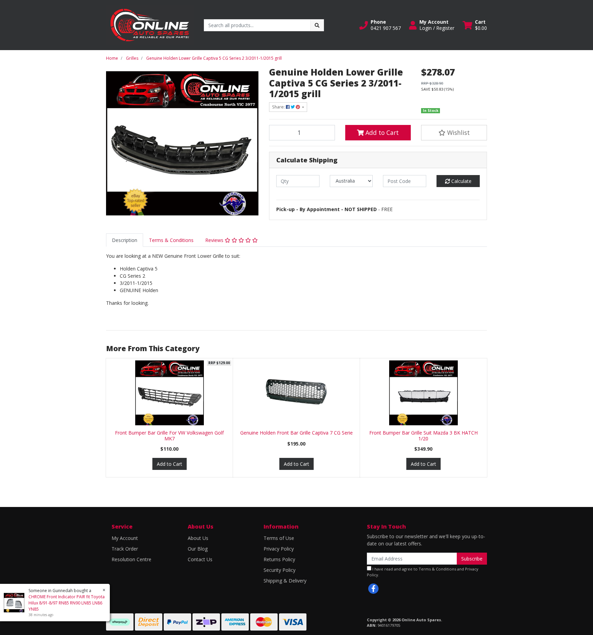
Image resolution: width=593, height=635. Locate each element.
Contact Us (200, 559)
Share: (279, 107)
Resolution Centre (131, 559)
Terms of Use (279, 538)
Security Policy (279, 570)
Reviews (215, 240)
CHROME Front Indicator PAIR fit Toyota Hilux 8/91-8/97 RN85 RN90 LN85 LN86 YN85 (66, 603)
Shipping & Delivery (285, 580)
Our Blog (198, 548)
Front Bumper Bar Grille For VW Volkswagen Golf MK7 (169, 435)
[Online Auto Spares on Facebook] (373, 589)
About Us (198, 538)
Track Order (125, 548)
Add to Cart (381, 132)
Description (124, 240)
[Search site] (317, 25)
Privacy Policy (279, 548)
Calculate (461, 181)
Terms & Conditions (171, 240)
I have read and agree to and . (422, 571)
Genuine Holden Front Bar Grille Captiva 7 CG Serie (296, 432)
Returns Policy (279, 559)
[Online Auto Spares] (150, 24)
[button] (380, 25)
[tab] (124, 240)
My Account (125, 538)
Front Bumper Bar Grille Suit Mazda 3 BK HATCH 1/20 (423, 435)
